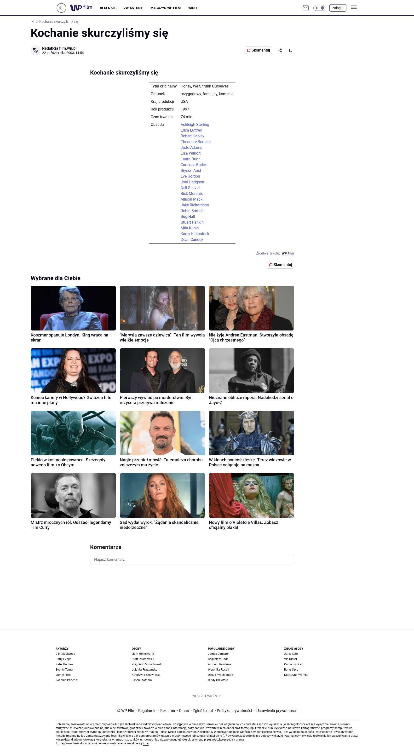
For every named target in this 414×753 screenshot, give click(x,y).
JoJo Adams (191, 147)
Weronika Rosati (218, 669)
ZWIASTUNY (133, 8)
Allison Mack (191, 199)
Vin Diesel (290, 659)
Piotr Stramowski (143, 659)
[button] (319, 8)
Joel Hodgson (192, 182)
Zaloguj (337, 8)
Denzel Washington (220, 675)
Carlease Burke (193, 164)
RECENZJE (108, 8)
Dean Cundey (192, 239)
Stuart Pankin (192, 222)
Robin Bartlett (192, 211)
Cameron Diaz (293, 664)
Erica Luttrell (191, 130)
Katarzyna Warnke (296, 675)
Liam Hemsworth (143, 653)
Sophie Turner (64, 669)
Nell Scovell (190, 187)
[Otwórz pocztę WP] (306, 8)
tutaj (146, 743)
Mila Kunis (190, 228)
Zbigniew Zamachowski (147, 664)
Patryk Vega (63, 659)
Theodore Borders (196, 141)
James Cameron (219, 653)
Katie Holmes (64, 664)
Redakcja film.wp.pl (59, 48)
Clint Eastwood (65, 653)
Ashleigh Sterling (195, 124)
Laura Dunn (191, 159)
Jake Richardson (195, 205)
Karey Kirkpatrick (195, 234)
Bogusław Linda (218, 659)
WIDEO (193, 8)
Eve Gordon (190, 176)
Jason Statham (142, 680)
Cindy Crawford (218, 680)
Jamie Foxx (63, 675)
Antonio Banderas (219, 664)
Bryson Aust (191, 170)
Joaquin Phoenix (67, 680)
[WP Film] (85, 8)
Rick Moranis (192, 193)
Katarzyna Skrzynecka (146, 675)
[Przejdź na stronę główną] (61, 11)
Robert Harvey (192, 136)
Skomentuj (261, 50)
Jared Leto (291, 653)
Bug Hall (188, 216)
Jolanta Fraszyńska (144, 669)
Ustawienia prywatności (275, 710)
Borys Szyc (291, 669)
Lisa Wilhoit (191, 153)
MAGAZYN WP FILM (165, 8)
